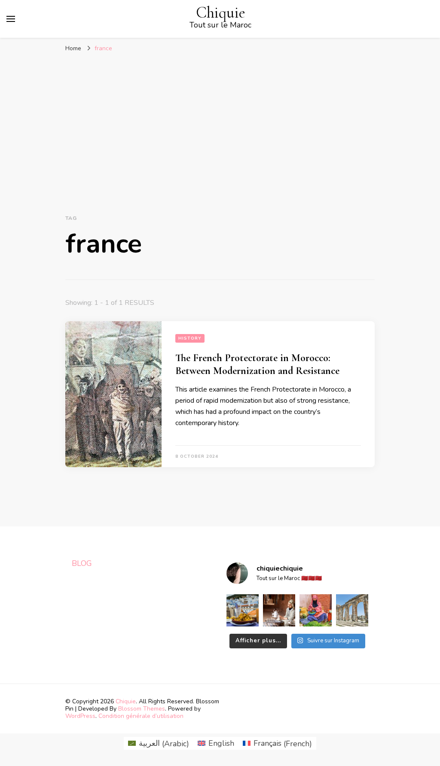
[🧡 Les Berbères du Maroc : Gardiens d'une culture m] (279, 610)
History (190, 338)
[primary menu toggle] (10, 19)
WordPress (80, 716)
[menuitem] (158, 743)
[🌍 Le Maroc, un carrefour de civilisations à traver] (352, 610)
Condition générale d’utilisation (140, 716)
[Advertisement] (220, 121)
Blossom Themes (141, 709)
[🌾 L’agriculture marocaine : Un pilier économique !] (315, 610)
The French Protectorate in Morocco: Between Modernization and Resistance (257, 364)
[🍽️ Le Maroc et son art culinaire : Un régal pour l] (242, 610)
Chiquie (220, 12)
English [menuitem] (221, 743)
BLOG (82, 563)
